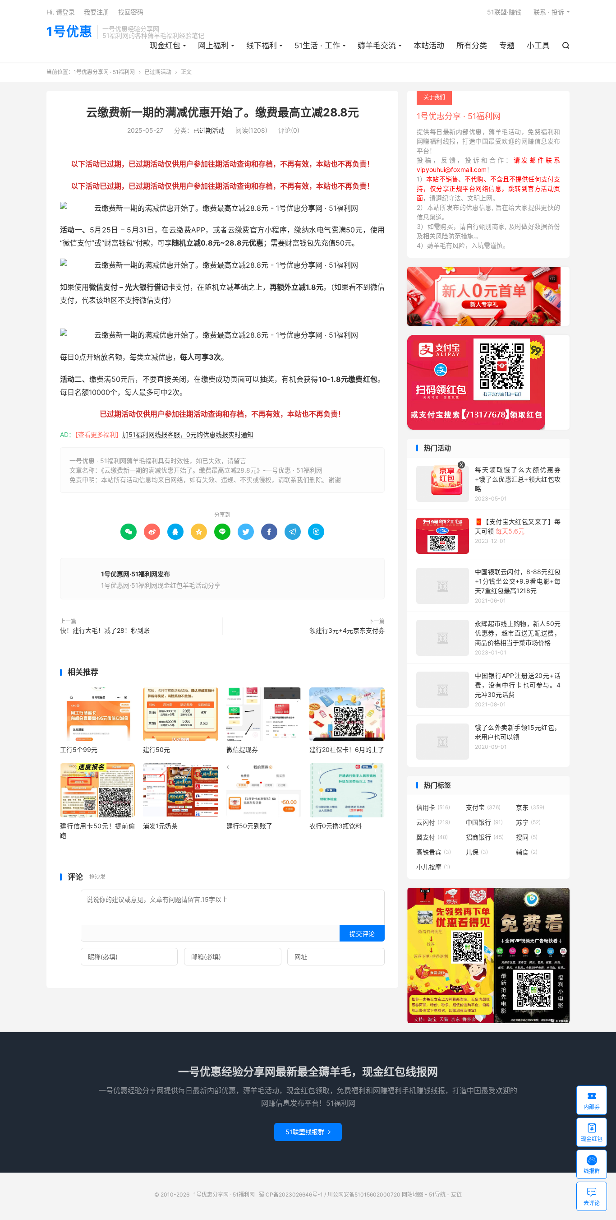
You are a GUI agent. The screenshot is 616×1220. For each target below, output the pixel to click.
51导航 (437, 1194)
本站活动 (429, 45)
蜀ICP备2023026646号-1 (291, 1194)
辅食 (527, 852)
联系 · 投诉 (548, 12)
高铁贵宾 (433, 852)
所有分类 (471, 45)
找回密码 (130, 12)
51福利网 (74, 321)
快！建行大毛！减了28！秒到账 (105, 630)
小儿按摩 (433, 867)
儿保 (477, 852)
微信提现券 (242, 749)
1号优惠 (69, 32)
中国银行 (484, 822)
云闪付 (433, 822)
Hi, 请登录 (60, 12)
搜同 (527, 837)
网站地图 (412, 1194)
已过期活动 (157, 72)
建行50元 (156, 749)
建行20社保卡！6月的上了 (346, 749)
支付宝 (483, 807)
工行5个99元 (78, 749)
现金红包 (165, 45)
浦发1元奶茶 (160, 826)
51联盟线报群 (308, 1132)
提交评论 (362, 933)
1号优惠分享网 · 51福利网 (104, 72)
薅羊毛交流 (377, 45)
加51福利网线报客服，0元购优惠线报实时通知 (187, 434)
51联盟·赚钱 (504, 12)
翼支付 (432, 837)
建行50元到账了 (249, 826)
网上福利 (213, 45)
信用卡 (433, 807)
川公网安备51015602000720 (363, 1194)
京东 (530, 807)
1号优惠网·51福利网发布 (135, 574)
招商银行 (485, 837)
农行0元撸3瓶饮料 (335, 826)
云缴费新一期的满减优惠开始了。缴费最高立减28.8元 (222, 112)
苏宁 (528, 822)
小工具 (538, 45)
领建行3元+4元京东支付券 (347, 630)
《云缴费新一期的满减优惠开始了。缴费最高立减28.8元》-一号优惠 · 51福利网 (211, 470)
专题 (507, 45)
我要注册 (96, 12)
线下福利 (261, 45)
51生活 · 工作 (317, 45)
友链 (456, 1194)
